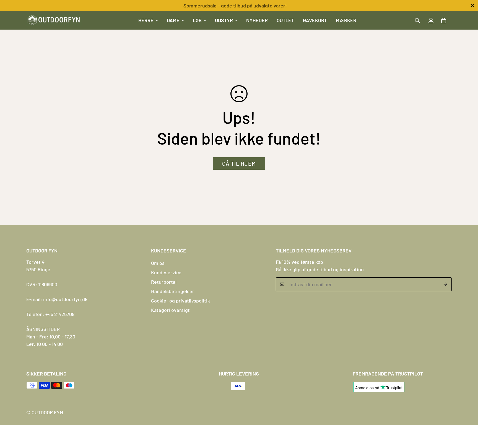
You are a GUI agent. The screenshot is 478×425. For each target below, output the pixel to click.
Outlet (285, 20)
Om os (158, 263)
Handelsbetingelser (172, 291)
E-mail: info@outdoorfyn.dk (56, 299)
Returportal (163, 282)
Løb (197, 20)
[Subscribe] (445, 284)
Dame (173, 20)
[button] (443, 20)
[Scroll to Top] (467, 395)
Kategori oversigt (170, 310)
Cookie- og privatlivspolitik (180, 301)
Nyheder (257, 20)
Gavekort (315, 20)
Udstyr (224, 20)
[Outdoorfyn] (54, 20)
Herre (146, 20)
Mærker (346, 20)
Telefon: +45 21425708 (50, 314)
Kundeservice (166, 272)
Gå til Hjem (239, 163)
